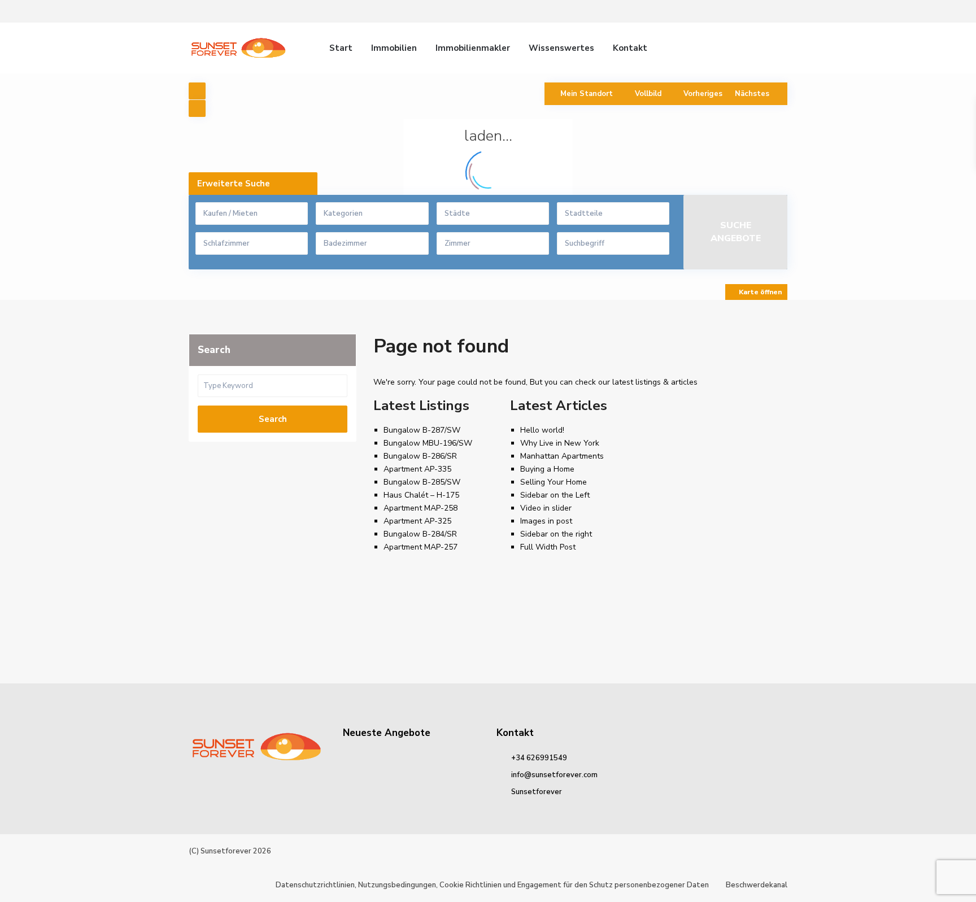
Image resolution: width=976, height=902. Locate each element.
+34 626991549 (539, 758)
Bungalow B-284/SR (420, 534)
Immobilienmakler (472, 48)
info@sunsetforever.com (554, 775)
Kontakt (630, 48)
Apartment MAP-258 (420, 508)
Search (273, 419)
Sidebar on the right (556, 534)
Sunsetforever (536, 792)
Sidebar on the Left (555, 495)
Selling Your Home (553, 482)
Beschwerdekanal (756, 885)
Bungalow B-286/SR (420, 456)
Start (340, 48)
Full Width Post (548, 547)
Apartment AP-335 (417, 469)
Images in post (546, 521)
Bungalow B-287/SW (422, 430)
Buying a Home (547, 469)
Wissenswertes (561, 48)
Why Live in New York (559, 443)
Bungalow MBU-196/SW (428, 443)
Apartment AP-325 (417, 521)
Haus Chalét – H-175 (421, 495)
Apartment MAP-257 (420, 547)
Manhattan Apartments (562, 456)
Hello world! (542, 430)
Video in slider (546, 508)
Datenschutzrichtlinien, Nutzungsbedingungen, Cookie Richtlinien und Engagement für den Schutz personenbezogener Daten (492, 885)
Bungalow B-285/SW (422, 482)
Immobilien (394, 48)
